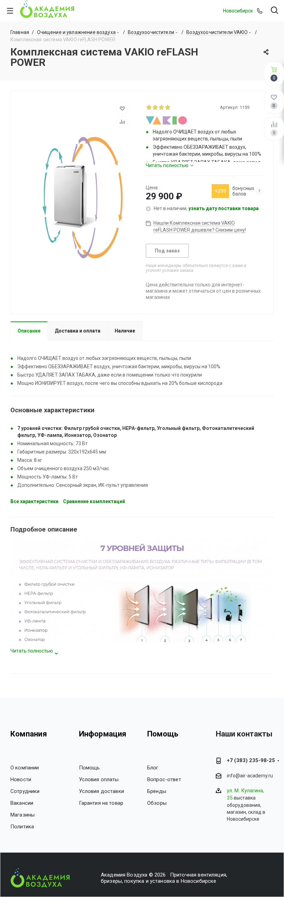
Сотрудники (25, 791)
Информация (103, 734)
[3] (161, 107)
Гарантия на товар (101, 803)
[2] (155, 107)
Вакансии (21, 803)
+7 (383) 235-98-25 (251, 760)
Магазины (22, 815)
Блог (153, 768)
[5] (174, 107)
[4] (168, 107)
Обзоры (157, 803)
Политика (22, 826)
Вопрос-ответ (164, 779)
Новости (20, 779)
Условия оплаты (99, 779)
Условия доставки (101, 791)
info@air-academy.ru (250, 776)
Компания (28, 734)
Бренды (156, 791)
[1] (149, 107)
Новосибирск (238, 11)
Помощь (89, 768)
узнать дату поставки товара (223, 208)
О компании (24, 768)
